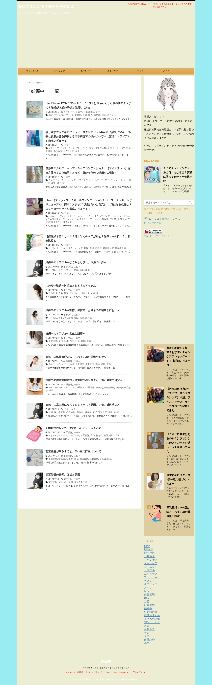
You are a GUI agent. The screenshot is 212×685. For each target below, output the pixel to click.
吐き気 (59, 293)
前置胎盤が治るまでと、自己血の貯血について (73, 451)
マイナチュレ (111, 180)
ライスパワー (74, 148)
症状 (95, 412)
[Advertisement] (106, 43)
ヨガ (66, 364)
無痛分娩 (84, 458)
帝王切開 (62, 458)
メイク (166, 71)
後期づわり (75, 293)
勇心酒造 (57, 151)
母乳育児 (149, 629)
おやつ (59, 364)
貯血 (109, 458)
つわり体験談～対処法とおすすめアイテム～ (72, 285)
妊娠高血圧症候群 (74, 412)
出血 (66, 341)
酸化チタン (56, 222)
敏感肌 (97, 115)
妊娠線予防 (120, 248)
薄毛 (59, 183)
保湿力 (49, 151)
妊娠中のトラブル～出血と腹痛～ (65, 333)
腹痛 (89, 341)
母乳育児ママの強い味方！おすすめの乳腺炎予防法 (178, 511)
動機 (70, 317)
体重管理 (68, 361)
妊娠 (82, 269)
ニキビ (64, 148)
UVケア (148, 549)
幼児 (90, 115)
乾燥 (128, 148)
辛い (84, 293)
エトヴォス (60, 216)
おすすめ (53, 435)
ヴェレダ (78, 248)
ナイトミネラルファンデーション (102, 216)
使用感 (113, 219)
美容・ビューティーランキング (158, 236)
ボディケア (59, 71)
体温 (76, 269)
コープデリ (73, 435)
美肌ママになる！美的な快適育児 (46, 6)
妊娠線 (98, 248)
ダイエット (69, 387)
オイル (52, 248)
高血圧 (74, 409)
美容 (98, 112)
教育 (146, 625)
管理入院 (102, 412)
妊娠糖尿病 (109, 387)
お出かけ (149, 553)
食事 (110, 412)
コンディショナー (57, 180)
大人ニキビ (68, 151)
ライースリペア (117, 148)
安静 (92, 435)
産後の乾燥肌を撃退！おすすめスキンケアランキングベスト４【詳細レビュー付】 (178, 356)
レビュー (123, 180)
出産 (146, 601)
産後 (77, 151)
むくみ (59, 269)
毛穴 (127, 219)
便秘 (60, 341)
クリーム (60, 248)
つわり (52, 293)
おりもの (53, 317)
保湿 (92, 248)
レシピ (148, 591)
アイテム (62, 435)
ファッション (32, 71)
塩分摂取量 (59, 412)
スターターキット (75, 216)
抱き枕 (99, 435)
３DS (116, 435)
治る (76, 458)
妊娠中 (79, 112)
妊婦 (85, 115)
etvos (51, 216)
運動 (108, 364)
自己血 (103, 458)
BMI (51, 387)
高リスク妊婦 (80, 482)
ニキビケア (112, 71)
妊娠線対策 (88, 112)
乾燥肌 (78, 115)
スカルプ (83, 180)
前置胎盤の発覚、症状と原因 (63, 474)
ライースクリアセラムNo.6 (96, 148)
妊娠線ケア (108, 248)
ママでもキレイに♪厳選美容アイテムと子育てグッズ (106, 668)
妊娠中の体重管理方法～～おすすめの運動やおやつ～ (77, 356)
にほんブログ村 (152, 223)
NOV (147, 546)
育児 (146, 636)
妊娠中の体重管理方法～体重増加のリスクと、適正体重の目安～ (84, 380)
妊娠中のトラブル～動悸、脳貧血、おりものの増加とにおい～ (83, 310)
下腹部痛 (53, 341)
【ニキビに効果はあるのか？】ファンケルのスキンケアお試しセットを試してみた (178, 443)
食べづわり (92, 293)
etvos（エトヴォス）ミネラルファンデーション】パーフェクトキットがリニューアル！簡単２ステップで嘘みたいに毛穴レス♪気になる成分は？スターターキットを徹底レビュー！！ (89, 204)
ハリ (91, 180)
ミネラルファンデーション (88, 219)
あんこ (52, 364)
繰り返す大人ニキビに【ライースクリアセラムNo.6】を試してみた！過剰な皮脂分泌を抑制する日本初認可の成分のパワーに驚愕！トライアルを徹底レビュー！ (88, 136)
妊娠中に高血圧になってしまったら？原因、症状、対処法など (83, 404)
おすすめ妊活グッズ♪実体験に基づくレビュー (178, 479)
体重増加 (79, 364)
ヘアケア (139, 71)
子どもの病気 (152, 618)
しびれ (52, 269)
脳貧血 (88, 317)
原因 (51, 412)
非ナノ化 (67, 222)
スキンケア (86, 71)
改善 (70, 458)
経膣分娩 (94, 458)
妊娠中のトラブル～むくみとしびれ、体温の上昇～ (76, 262)
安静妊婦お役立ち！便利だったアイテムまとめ (73, 428)
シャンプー (72, 180)
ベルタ (69, 248)
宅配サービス (152, 622)
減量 (51, 390)
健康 (146, 598)
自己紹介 (149, 639)
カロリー (58, 387)
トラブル (68, 267)
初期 (72, 341)
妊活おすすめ (152, 615)
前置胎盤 (68, 432)
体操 (72, 364)
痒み (104, 115)
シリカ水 (149, 556)
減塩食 (88, 412)
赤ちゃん (111, 115)
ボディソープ (67, 115)
